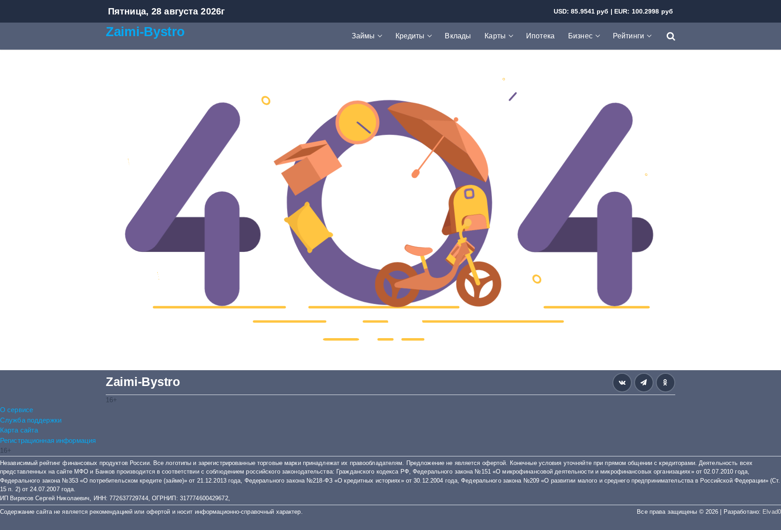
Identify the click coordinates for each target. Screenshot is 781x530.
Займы (363, 36)
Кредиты (410, 36)
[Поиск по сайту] (666, 36)
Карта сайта (19, 430)
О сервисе (16, 410)
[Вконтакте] (622, 382)
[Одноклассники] (665, 382)
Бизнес (580, 36)
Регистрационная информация (48, 440)
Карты (495, 36)
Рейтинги (628, 36)
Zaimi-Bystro (145, 31)
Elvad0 (771, 511)
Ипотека (540, 36)
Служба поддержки (30, 420)
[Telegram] (644, 382)
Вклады (458, 36)
